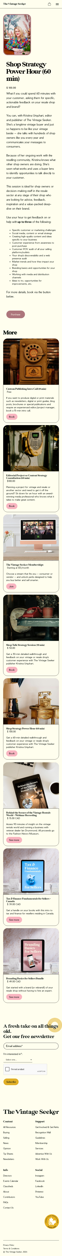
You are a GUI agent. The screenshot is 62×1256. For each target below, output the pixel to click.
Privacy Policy (8, 1245)
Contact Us (8, 1207)
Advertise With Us (43, 1153)
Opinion (7, 1148)
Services (39, 1148)
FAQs (5, 1202)
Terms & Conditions (11, 1248)
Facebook (40, 1181)
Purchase (15, 314)
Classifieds (8, 1186)
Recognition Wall (43, 1132)
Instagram (39, 1175)
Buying (6, 1132)
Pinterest (39, 1191)
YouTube (39, 1197)
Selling (6, 1137)
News (6, 1143)
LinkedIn (39, 1186)
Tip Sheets (8, 1153)
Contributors (9, 1197)
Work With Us (42, 1159)
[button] (49, 4)
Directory (7, 1175)
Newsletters (8, 1159)
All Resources (9, 1127)
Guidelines (40, 1137)
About (6, 1191)
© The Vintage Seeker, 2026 (15, 1252)
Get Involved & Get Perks (47, 1127)
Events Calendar (10, 1181)
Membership (41, 1143)
